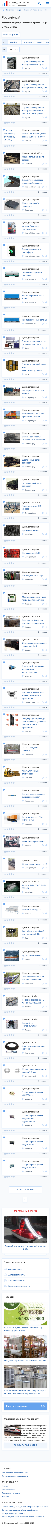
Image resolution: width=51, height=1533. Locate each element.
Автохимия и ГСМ (16, 1275)
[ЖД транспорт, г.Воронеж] (45, 604)
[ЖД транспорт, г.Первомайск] (45, 801)
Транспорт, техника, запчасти (35, 10)
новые (39, 42)
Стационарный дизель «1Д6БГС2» (32, 1094)
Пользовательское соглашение (15, 1473)
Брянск (28, 627)
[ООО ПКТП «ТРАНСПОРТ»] (42, 348)
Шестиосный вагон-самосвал (31, 461)
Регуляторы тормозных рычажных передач (33, 795)
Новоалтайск (30, 279)
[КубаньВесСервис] (42, 824)
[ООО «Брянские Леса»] (42, 627)
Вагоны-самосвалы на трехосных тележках (33, 438)
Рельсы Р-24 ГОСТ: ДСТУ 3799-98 (34, 887)
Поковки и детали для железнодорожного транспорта (33, 695)
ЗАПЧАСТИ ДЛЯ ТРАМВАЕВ (30, 749)
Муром (27, 68)
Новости (5, 1497)
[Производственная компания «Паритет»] (42, 513)
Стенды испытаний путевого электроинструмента (34, 367)
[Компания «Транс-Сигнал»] (42, 233)
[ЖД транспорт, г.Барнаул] (45, 164)
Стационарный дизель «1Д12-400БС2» (32, 1143)
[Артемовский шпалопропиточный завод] (42, 1076)
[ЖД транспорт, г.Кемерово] (45, 755)
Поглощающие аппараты (34, 575)
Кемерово (29, 755)
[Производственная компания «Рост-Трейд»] (42, 1007)
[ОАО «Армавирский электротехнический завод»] (42, 676)
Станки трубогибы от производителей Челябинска (23, 1517)
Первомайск (30, 801)
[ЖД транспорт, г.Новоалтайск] (45, 279)
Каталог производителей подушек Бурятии (20, 1510)
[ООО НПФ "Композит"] (42, 755)
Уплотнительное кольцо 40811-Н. (33, 1047)
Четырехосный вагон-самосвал (32, 484)
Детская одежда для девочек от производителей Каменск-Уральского (25, 1507)
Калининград (30, 444)
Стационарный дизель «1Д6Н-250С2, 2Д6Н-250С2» (32, 1118)
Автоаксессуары (16, 1280)
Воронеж (28, 604)
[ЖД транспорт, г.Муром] (45, 68)
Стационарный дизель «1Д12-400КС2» (32, 1166)
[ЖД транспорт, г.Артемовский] (45, 1076)
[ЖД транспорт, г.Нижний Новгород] (45, 187)
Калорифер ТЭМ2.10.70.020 (29, 1024)
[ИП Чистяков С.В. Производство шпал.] (42, 868)
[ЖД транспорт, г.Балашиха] (45, 579)
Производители (8, 1490)
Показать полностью (25, 1445)
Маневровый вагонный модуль (33, 392)
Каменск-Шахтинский (33, 702)
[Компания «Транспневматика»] (42, 801)
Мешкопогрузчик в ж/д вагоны (33, 158)
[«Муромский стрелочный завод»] (42, 68)
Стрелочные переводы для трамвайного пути (33, 63)
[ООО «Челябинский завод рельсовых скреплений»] (42, 892)
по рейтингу (15, 42)
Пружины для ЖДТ (31, 553)
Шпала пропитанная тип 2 (34, 864)
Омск (27, 348)
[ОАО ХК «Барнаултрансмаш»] (42, 1099)
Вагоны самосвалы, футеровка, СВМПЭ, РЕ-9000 (34, 135)
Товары (5, 1486)
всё (4, 42)
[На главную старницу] (3, 10)
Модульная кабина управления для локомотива (34, 598)
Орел (27, 938)
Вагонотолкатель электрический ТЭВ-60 (33, 415)
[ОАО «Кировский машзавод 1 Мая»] (42, 959)
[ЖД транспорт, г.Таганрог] (45, 778)
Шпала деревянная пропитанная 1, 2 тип (34, 1071)
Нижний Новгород (32, 187)
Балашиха (29, 579)
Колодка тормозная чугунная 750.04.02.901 (33, 1001)
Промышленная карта (11, 1493)
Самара (28, 845)
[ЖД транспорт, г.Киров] (45, 959)
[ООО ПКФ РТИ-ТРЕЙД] (42, 1053)
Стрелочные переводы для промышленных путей (34, 86)
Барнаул (28, 164)
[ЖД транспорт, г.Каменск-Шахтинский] (45, 702)
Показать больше (25, 1190)
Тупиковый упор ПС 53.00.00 (31, 507)
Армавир (28, 676)
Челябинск (29, 534)
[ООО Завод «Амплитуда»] (42, 778)
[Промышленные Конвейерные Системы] (42, 164)
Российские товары (13, 10)
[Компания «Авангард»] (42, 210)
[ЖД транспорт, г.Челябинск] (45, 534)
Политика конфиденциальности (15, 1476)
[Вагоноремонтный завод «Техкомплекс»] (42, 845)
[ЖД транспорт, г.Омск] (45, 348)
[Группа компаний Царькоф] (42, 557)
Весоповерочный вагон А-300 (33, 297)
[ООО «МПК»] (42, 579)
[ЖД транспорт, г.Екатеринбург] (45, 397)
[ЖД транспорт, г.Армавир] (45, 676)
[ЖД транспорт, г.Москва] (45, 141)
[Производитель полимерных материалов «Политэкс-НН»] (42, 187)
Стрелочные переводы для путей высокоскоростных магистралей (33, 110)
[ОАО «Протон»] (42, 938)
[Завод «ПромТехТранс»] (42, 397)
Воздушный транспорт (19, 1286)
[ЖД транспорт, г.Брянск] (45, 627)
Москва (28, 141)
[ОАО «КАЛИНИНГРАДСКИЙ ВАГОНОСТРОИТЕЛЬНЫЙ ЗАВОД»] (42, 444)
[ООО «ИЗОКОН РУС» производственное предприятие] (42, 141)
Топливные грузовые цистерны (32, 274)
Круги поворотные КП (32, 955)
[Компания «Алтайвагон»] (42, 279)
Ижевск (28, 732)
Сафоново (29, 210)
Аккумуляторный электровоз (30, 772)
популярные (28, 42)
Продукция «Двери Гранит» (13, 1513)
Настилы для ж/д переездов (30, 204)
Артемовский (30, 1076)
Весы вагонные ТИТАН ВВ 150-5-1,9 (33, 818)
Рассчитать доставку (17, 1406)
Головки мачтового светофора (31, 251)
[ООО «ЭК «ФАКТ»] (42, 732)
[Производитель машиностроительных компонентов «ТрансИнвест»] (42, 702)
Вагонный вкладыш (31, 909)
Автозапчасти (15, 1269)
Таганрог (28, 778)
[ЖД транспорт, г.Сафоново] (45, 210)
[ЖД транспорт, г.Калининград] (45, 444)
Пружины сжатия (30, 530)
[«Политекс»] (42, 914)
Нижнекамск (30, 1053)
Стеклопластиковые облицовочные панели (33, 978)
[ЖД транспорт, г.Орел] (45, 938)
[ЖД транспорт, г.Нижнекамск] (45, 1053)
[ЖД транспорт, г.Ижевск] (45, 732)
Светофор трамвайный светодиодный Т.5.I (33, 932)
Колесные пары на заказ (34, 841)
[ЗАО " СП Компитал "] (42, 984)
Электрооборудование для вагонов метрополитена (33, 669)
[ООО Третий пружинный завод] (42, 534)
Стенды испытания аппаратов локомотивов (34, 343)
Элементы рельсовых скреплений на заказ (32, 181)
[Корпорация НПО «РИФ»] (42, 604)
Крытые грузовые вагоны (34, 320)
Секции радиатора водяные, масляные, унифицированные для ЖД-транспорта (34, 723)
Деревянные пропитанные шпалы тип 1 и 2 (34, 644)
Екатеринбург (30, 397)
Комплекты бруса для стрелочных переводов (33, 621)
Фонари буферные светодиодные (31, 227)
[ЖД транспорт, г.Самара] (45, 845)
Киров (27, 959)
